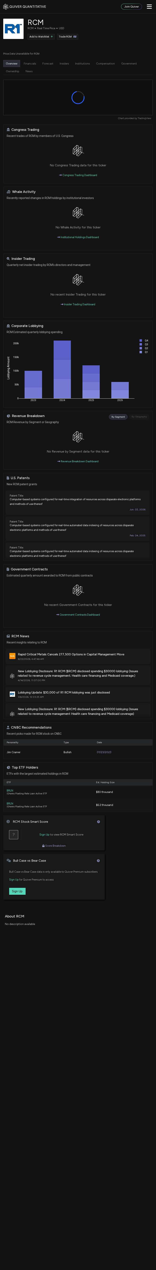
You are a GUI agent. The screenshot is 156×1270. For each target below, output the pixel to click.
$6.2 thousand (104, 805)
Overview (11, 63)
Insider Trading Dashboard (79, 304)
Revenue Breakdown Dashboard (79, 461)
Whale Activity (24, 192)
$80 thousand (104, 792)
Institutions (82, 63)
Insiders (64, 63)
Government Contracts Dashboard (79, 614)
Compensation (105, 63)
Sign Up (44, 834)
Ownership (12, 71)
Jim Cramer (13, 752)
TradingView (144, 118)
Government (129, 63)
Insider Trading (23, 258)
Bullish (68, 752)
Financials (30, 63)
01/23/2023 (104, 752)
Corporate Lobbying (27, 326)
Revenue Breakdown (28, 416)
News (29, 71)
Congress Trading (25, 129)
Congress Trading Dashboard (79, 175)
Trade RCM (65, 36)
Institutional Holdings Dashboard (79, 237)
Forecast (47, 63)
